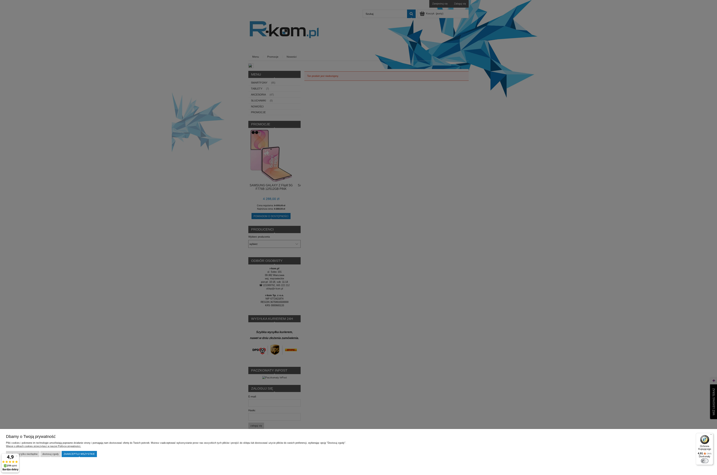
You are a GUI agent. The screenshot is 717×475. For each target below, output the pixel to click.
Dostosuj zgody (50, 454)
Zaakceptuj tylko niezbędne (23, 454)
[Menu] (711, 435)
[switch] (704, 461)
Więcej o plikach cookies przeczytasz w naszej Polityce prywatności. (43, 446)
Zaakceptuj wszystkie (79, 454)
